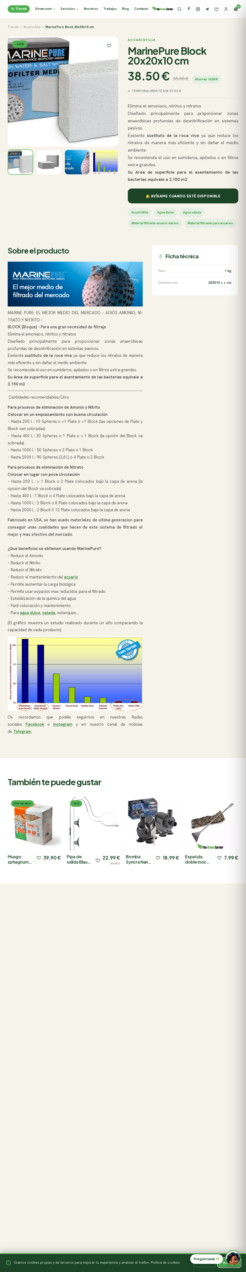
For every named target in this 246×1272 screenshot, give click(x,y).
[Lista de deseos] (216, 9)
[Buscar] (179, 9)
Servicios (68, 9)
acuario (71, 577)
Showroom (43, 9)
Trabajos (110, 9)
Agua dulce (165, 212)
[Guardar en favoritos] (109, 45)
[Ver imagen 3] (77, 162)
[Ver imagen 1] (20, 162)
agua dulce (30, 612)
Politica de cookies (165, 1262)
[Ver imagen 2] (49, 162)
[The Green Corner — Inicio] (162, 8)
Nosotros (91, 9)
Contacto (141, 9)
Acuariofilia (32, 27)
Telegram (22, 731)
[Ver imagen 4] (105, 162)
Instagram (62, 724)
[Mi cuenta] (226, 9)
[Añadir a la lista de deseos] (39, 857)
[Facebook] (189, 9)
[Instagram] (198, 9)
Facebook (35, 724)
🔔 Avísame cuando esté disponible (183, 196)
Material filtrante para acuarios (210, 223)
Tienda (20, 9)
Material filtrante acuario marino (154, 223)
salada (48, 612)
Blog (125, 9)
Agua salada (192, 212)
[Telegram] (207, 9)
